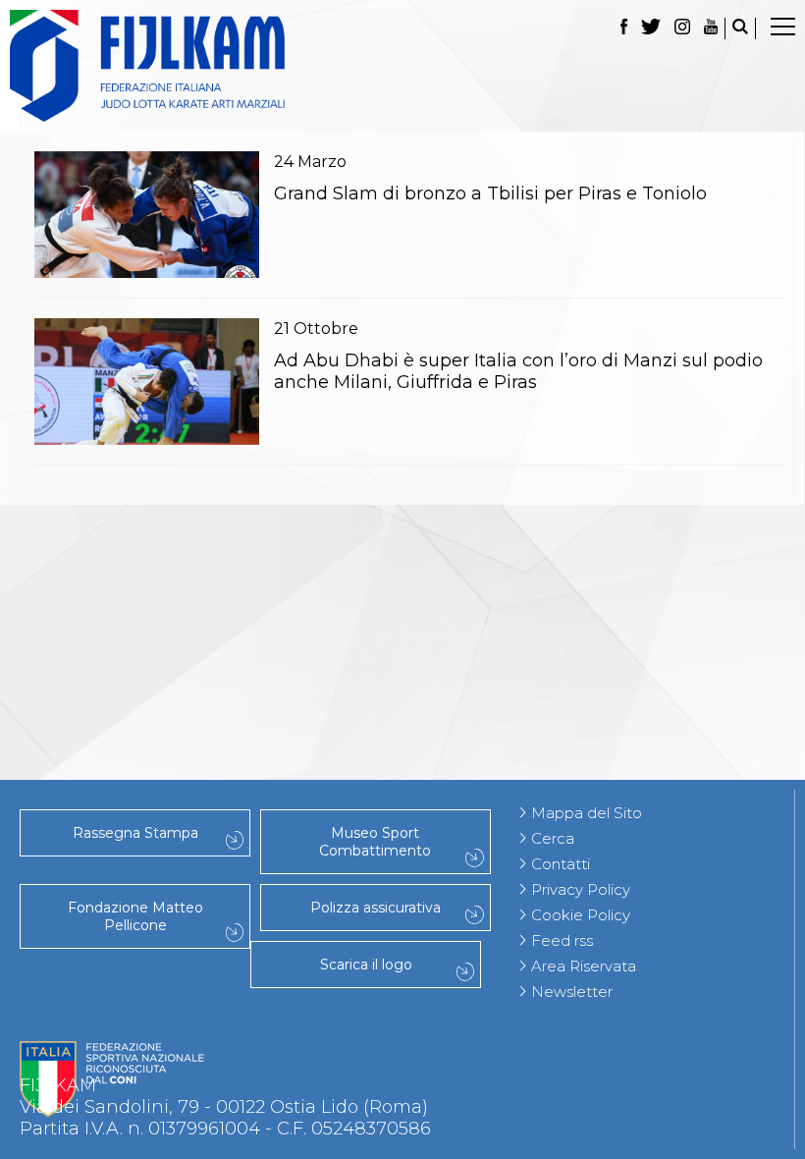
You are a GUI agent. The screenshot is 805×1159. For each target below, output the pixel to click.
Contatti (560, 864)
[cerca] (740, 28)
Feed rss (562, 940)
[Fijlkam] (402, 66)
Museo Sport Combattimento (375, 841)
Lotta (402, 525)
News (402, 569)
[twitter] (651, 28)
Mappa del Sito (586, 812)
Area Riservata (583, 966)
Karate (403, 655)
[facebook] (624, 28)
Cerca (552, 838)
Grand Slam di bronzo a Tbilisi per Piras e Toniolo (490, 193)
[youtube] (710, 28)
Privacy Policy (580, 889)
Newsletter (572, 991)
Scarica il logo (366, 964)
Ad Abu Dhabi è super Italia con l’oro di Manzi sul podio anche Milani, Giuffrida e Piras (518, 371)
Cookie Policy (580, 915)
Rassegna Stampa (135, 833)
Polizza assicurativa (375, 907)
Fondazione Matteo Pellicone (135, 916)
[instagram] (682, 28)
